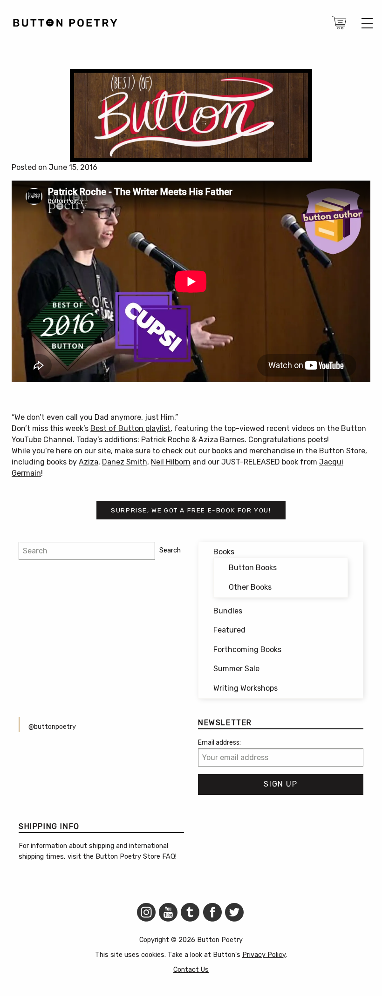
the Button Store (335, 450)
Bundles (227, 610)
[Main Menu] (367, 23)
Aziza (88, 462)
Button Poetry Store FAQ (135, 857)
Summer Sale (236, 668)
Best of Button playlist (130, 428)
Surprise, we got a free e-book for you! (191, 510)
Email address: (219, 743)
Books (223, 551)
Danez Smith (124, 462)
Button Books (253, 567)
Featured (229, 630)
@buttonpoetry (52, 727)
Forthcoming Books (247, 649)
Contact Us (191, 970)
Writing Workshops (245, 688)
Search (170, 550)
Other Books (250, 587)
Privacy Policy (264, 955)
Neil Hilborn (171, 462)
